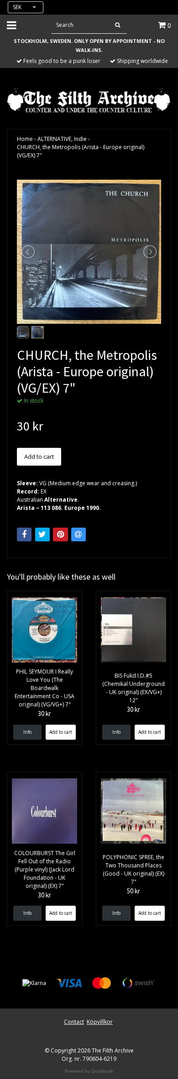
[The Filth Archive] (89, 100)
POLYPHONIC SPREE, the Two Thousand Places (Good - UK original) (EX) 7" (133, 869)
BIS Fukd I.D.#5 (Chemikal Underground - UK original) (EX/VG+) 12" (133, 688)
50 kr (133, 891)
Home (25, 139)
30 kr (44, 713)
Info (27, 732)
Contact (74, 1022)
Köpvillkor (100, 1022)
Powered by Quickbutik (89, 1071)
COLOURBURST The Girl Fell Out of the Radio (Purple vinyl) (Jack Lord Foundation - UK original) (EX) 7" (44, 869)
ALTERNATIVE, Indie (62, 139)
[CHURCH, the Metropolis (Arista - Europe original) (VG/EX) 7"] (89, 252)
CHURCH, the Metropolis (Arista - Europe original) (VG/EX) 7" (80, 151)
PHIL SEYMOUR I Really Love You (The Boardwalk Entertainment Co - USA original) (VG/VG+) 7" (44, 688)
